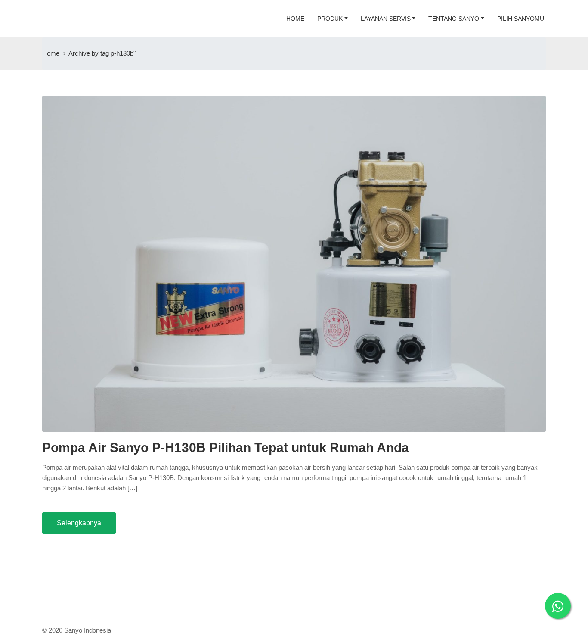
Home (295, 18)
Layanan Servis (386, 18)
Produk (330, 18)
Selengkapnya (79, 523)
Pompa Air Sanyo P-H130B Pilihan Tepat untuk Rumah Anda (225, 447)
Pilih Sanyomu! (521, 18)
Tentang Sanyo (453, 18)
